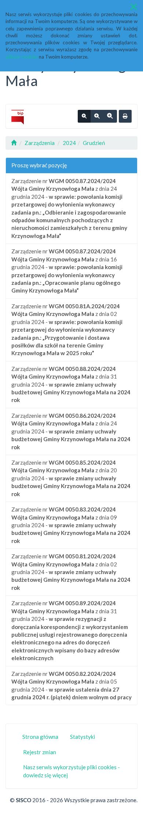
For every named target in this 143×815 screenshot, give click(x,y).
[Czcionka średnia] (96, 116)
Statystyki (82, 736)
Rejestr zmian (39, 752)
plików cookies (22, 57)
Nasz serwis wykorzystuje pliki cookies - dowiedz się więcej (71, 771)
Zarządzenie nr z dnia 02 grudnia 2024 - (66, 330)
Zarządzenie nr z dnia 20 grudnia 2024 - (71, 478)
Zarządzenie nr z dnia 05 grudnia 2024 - (71, 685)
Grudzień (94, 142)
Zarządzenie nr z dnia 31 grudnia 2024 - (71, 384)
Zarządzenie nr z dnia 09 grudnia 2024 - (71, 525)
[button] (134, 7)
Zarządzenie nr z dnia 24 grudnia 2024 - (69, 208)
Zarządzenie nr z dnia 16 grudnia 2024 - (66, 271)
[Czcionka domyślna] (84, 116)
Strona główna (40, 736)
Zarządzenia (40, 142)
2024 (69, 142)
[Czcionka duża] (110, 116)
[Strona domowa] (13, 142)
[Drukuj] (125, 116)
